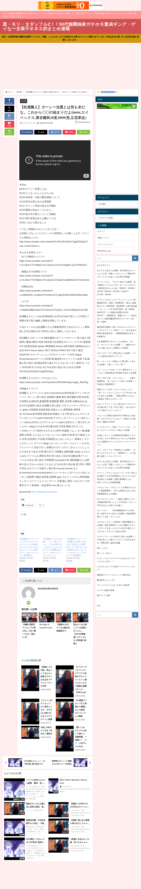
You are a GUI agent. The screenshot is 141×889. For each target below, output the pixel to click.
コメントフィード (105, 244)
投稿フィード (103, 238)
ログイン (101, 231)
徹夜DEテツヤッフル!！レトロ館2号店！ (114, 575)
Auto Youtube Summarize (44, 491)
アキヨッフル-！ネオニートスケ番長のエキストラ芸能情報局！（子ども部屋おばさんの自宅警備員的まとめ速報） (116, 491)
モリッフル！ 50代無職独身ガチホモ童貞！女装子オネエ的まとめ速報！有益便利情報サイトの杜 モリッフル (116, 513)
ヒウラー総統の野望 (105, 590)
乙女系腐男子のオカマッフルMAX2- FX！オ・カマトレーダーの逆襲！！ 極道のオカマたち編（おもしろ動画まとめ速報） (116, 345)
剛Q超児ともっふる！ (106, 580)
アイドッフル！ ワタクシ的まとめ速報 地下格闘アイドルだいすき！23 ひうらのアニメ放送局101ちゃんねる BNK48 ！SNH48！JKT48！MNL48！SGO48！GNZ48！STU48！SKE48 (116, 288)
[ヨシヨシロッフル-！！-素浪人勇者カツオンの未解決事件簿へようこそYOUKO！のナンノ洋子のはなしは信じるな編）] (117, 502)
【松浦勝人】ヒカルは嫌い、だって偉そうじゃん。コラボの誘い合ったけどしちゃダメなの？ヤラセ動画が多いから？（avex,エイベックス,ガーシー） (53, 547)
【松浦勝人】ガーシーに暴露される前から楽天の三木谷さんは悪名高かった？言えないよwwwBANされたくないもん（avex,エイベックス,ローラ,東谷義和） (76, 547)
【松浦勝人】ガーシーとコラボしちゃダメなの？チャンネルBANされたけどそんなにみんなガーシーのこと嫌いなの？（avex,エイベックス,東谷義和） (29, 547)
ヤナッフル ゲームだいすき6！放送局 (113, 585)
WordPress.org (104, 251)
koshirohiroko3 (84, 122)
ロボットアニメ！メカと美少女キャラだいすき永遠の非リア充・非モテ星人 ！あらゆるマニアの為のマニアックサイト (116, 407)
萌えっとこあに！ (104, 553)
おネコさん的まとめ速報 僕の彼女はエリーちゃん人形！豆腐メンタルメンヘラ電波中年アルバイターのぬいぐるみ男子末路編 (116, 273)
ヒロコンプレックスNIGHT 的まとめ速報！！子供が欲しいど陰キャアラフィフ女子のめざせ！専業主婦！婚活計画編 (116, 540)
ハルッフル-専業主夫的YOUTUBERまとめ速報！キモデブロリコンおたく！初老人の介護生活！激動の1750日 (116, 419)
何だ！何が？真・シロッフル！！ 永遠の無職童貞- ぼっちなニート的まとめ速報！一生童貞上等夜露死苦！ (116, 381)
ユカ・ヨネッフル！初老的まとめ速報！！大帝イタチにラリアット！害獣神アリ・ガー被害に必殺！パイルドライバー (116, 453)
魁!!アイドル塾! (103, 595)
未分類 (23, 101)
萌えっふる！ (103, 548)
